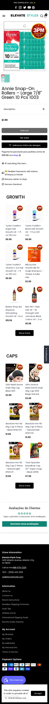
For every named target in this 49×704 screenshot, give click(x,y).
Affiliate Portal (9, 613)
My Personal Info (9, 647)
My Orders (7, 638)
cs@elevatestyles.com (12, 577)
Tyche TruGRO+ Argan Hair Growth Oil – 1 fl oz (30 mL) (13, 230)
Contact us (7, 595)
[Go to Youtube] (29, 7)
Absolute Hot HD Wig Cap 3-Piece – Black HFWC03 (14, 426)
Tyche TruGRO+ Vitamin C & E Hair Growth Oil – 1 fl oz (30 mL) (14, 269)
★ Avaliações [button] (46, 354)
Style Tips (6, 608)
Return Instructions (10, 600)
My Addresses (8, 643)
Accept (38, 693)
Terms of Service (10, 652)
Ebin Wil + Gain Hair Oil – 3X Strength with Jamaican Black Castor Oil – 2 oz (33, 313)
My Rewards (7, 634)
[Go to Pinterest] (33, 7)
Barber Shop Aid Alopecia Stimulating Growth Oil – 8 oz (14, 311)
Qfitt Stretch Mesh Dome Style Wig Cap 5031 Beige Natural (34, 389)
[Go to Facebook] (15, 7)
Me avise (24, 137)
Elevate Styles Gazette (13, 622)
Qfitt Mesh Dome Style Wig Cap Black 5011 (14, 387)
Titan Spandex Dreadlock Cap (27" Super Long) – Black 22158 (33, 467)
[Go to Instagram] (20, 7)
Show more (24, 333)
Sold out (24, 130)
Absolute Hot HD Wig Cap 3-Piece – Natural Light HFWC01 (14, 467)
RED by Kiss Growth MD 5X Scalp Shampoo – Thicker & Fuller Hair (34, 271)
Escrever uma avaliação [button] (24, 523)
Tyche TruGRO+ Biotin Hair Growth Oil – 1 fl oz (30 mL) (34, 230)
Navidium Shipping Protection (15, 604)
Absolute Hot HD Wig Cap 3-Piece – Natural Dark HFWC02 (33, 428)
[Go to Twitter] (24, 7)
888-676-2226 (19, 567)
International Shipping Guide (15, 617)
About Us (6, 591)
